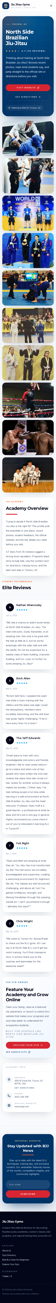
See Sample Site (16, 1052)
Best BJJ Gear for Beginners (15, 1259)
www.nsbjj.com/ (22, 1106)
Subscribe (28, 1194)
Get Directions (26, 97)
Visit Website (26, 88)
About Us (6, 1250)
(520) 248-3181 (22, 1097)
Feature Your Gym (26, 1045)
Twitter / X (7, 1276)
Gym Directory (9, 1255)
